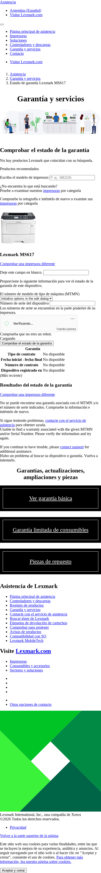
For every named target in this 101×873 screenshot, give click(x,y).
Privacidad (18, 827)
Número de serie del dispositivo (24, 303)
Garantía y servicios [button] (25, 49)
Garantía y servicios (25, 78)
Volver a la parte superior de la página (29, 836)
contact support (72, 447)
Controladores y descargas (30, 601)
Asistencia (18, 74)
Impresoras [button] (18, 36)
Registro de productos (27, 605)
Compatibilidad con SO (28, 636)
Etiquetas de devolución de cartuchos (38, 623)
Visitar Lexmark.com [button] (26, 15)
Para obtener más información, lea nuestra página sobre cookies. (41, 859)
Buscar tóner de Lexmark (29, 618)
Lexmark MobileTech (26, 640)
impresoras (51, 191)
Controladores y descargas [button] (30, 45)
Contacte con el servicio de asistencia (38, 614)
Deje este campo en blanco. (21, 272)
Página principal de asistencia (32, 596)
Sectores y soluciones (26, 670)
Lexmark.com (33, 651)
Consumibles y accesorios (30, 666)
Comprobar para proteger (29, 627)
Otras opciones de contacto (30, 704)
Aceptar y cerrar (13, 870)
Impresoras (18, 661)
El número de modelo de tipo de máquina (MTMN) (39, 294)
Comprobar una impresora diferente (27, 264)
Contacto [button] (17, 53)
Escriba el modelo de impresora (24, 177)
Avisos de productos (25, 632)
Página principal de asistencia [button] (32, 31)
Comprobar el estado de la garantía (27, 343)
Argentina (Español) (25, 10)
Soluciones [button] (18, 40)
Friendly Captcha (66, 328)
